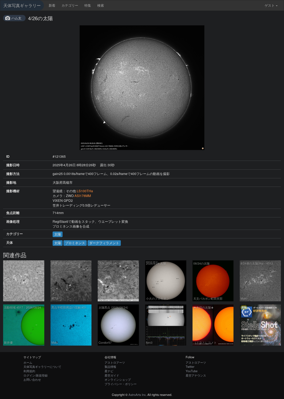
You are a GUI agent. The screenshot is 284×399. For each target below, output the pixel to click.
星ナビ (109, 371)
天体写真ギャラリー (22, 5)
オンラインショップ (118, 379)
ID (8, 156)
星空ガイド (112, 375)
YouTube (192, 371)
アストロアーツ (115, 362)
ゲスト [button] (269, 5)
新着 (52, 5)
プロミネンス (75, 242)
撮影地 (11, 182)
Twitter (190, 366)
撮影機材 (13, 191)
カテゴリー (70, 5)
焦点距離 (13, 213)
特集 (87, 5)
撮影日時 (13, 165)
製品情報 (110, 366)
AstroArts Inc (137, 394)
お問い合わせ (32, 379)
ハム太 (16, 18)
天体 (9, 242)
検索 (100, 5)
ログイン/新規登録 (35, 375)
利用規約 (29, 371)
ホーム (27, 362)
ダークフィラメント (104, 242)
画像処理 (13, 221)
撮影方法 (13, 173)
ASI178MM (82, 195)
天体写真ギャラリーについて (42, 366)
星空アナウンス (196, 375)
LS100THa (85, 190)
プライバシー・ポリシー (121, 384)
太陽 (57, 234)
